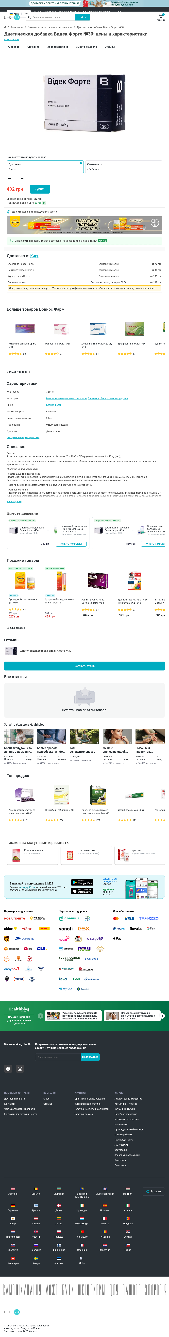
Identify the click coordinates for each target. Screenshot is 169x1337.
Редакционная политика (87, 1103)
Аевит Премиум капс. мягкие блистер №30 (93, 601)
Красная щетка (33, 850)
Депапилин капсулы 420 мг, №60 (97, 345)
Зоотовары (121, 1150)
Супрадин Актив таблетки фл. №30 (23, 601)
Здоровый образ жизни (127, 1155)
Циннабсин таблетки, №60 (59, 810)
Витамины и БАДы (125, 1109)
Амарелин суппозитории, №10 (22, 345)
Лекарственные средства (114, 398)
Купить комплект (71, 543)
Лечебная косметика (126, 1114)
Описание (33, 46)
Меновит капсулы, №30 (57, 343)
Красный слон (86, 850)
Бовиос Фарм (11, 39)
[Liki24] (12, 1312)
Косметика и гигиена (126, 1103)
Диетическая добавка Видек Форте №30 (32, 529)
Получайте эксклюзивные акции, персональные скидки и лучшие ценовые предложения (65, 1046)
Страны (47, 1103)
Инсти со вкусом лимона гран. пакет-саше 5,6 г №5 (95, 812)
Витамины (17, 27)
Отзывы (110, 46)
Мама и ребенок (123, 1134)
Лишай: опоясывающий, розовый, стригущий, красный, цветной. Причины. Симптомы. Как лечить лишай (117, 750)
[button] (45, 166)
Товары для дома (124, 1139)
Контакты (50, 11)
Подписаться (90, 1057)
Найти (82, 17)
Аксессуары (121, 1160)
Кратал (136, 850)
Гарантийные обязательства (89, 1098)
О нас (118, 11)
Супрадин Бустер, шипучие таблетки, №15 (59, 601)
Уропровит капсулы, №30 (132, 343)
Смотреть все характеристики (23, 437)
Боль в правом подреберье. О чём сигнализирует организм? (50, 750)
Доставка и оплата (68, 11)
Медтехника (121, 1124)
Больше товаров (17, 372)
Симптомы (120, 1165)
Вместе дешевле (86, 46)
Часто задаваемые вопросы (97, 11)
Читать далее (14, 501)
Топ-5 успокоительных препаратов (81, 750)
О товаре (13, 46)
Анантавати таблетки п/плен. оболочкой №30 (22, 812)
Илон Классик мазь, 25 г (131, 810)
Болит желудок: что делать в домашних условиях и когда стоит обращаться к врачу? (18, 750)
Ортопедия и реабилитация (129, 1129)
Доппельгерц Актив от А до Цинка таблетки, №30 (133, 601)
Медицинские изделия (127, 1119)
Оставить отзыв (84, 666)
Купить (39, 189)
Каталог (38, 11)
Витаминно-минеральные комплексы (50, 27)
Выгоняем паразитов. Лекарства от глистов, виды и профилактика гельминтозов (146, 750)
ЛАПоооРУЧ (121, 1144)
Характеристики (57, 46)
